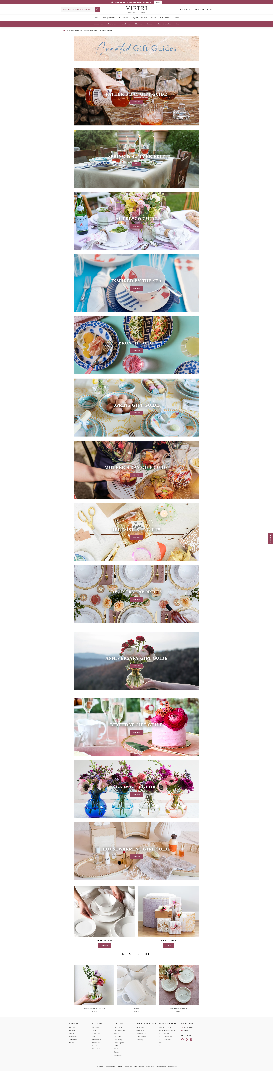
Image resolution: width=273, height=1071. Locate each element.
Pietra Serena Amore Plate (178, 1008)
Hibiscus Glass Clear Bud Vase (94, 1008)
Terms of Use (128, 1066)
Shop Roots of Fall (154, 2)
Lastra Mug (136, 1008)
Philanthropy (73, 1036)
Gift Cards (117, 1049)
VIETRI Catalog (164, 1033)
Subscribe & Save (119, 1030)
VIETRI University (165, 1039)
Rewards (116, 1033)
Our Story (72, 1027)
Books (153, 18)
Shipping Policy (161, 1066)
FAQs (93, 1036)
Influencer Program (165, 1027)
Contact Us (95, 1030)
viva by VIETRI (109, 18)
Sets (177, 24)
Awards (71, 1033)
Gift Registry (118, 1039)
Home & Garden (164, 24)
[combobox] (80, 9)
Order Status (95, 1046)
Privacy (120, 1066)
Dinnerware (98, 24)
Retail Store (117, 1055)
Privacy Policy (172, 1066)
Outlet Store (140, 1030)
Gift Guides (164, 18)
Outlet (176, 18)
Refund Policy (150, 1066)
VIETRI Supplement (165, 1036)
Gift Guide (117, 1036)
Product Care (96, 1033)
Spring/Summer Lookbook (167, 1030)
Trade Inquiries (141, 1036)
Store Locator (118, 1027)
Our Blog (72, 1030)
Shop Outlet (140, 1027)
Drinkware (126, 24)
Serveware (112, 24)
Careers (71, 1043)
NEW (96, 18)
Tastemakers (73, 1039)
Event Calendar (163, 1046)
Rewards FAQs (96, 1039)
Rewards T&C (96, 1043)
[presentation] (70, 988)
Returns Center (96, 1049)
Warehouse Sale (141, 1033)
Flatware (138, 24)
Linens (149, 24)
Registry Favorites (139, 18)
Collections (123, 18)
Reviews (116, 1052)
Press (160, 1043)
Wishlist (116, 1046)
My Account (95, 1027)
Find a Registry (119, 1043)
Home (63, 30)
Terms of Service (139, 1066)
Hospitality (139, 1039)
